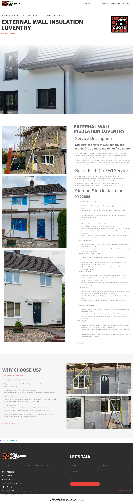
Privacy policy (125, 491)
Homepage (86, 3)
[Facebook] (3, 487)
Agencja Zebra (34, 491)
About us (96, 3)
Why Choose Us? (21, 370)
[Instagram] (7, 487)
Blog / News (115, 3)
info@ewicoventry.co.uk (12, 483)
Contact (126, 3)
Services (105, 3)
